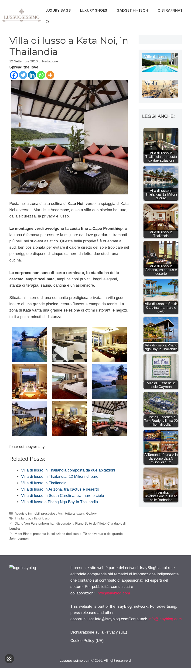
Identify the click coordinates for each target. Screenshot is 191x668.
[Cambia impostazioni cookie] (9, 658)
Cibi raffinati (170, 10)
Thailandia (22, 518)
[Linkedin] (32, 75)
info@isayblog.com (113, 593)
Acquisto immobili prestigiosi (35, 513)
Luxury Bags (58, 10)
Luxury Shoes (93, 10)
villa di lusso (41, 518)
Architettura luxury (71, 513)
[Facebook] (14, 75)
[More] (50, 75)
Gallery (91, 513)
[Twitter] (23, 75)
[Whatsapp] (41, 75)
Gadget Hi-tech (132, 10)
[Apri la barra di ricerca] (47, 22)
